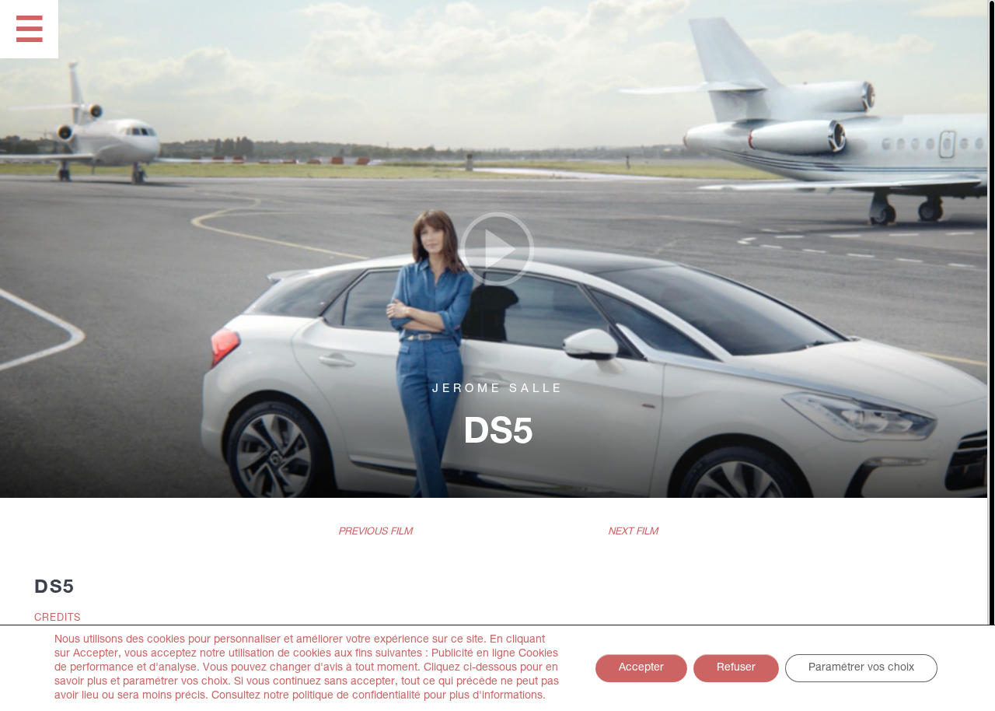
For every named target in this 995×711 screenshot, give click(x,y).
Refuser (736, 668)
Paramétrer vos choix (861, 668)
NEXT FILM (633, 532)
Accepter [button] (641, 668)
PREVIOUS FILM (375, 532)
